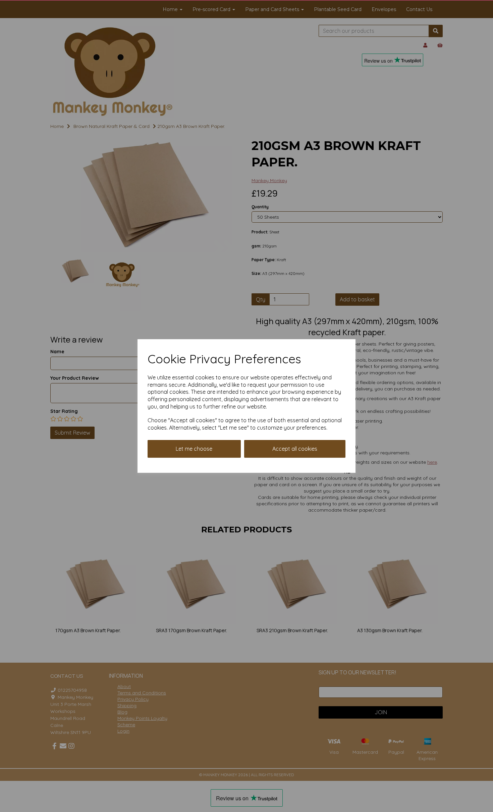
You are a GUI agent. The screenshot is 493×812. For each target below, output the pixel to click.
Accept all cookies (294, 448)
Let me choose (194, 448)
